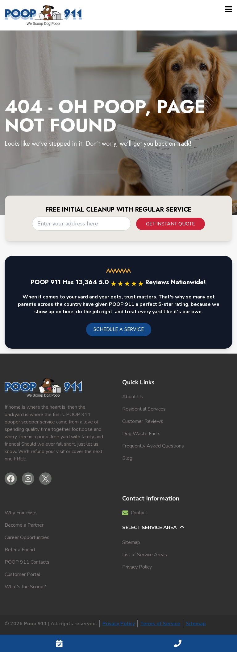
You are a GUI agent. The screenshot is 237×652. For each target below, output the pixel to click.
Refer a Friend (20, 549)
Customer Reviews (142, 421)
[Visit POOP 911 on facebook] (11, 478)
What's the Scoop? (25, 586)
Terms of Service (160, 623)
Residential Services (144, 409)
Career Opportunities (27, 537)
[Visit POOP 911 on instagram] (28, 478)
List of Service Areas (144, 554)
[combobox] (81, 224)
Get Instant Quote (170, 224)
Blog (127, 458)
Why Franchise (20, 512)
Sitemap (131, 542)
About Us (132, 396)
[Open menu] (228, 9)
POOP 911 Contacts (27, 562)
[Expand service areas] (182, 527)
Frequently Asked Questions (153, 446)
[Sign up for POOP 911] (59, 643)
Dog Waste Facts (141, 433)
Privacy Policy (137, 567)
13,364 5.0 (109, 282)
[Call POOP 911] (177, 643)
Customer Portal (22, 574)
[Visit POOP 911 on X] (45, 478)
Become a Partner (24, 525)
